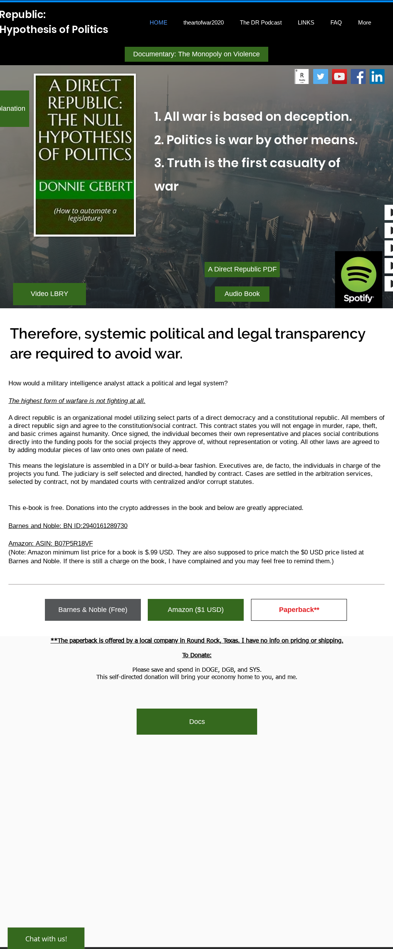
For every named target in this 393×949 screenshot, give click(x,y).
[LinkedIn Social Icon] (377, 76)
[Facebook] (358, 76)
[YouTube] (339, 76)
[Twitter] (320, 76)
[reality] (301, 76)
